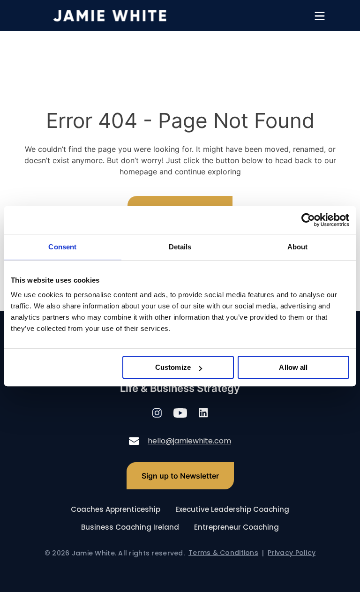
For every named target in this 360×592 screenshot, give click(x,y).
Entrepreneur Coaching (236, 527)
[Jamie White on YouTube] (180, 414)
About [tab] (297, 247)
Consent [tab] (62, 247)
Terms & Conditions (223, 552)
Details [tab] (180, 247)
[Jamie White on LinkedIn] (203, 414)
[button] (319, 16)
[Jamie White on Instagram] (157, 414)
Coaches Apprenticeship (115, 509)
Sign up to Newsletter (180, 475)
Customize (173, 367)
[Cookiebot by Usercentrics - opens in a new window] (308, 220)
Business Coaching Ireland (130, 527)
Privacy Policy (291, 552)
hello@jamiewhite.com (189, 440)
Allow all (293, 367)
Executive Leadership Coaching (232, 509)
